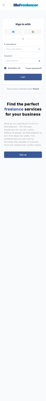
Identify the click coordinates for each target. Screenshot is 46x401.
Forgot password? (34, 68)
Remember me (14, 68)
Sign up (23, 154)
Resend (36, 89)
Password (8, 56)
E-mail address (10, 44)
